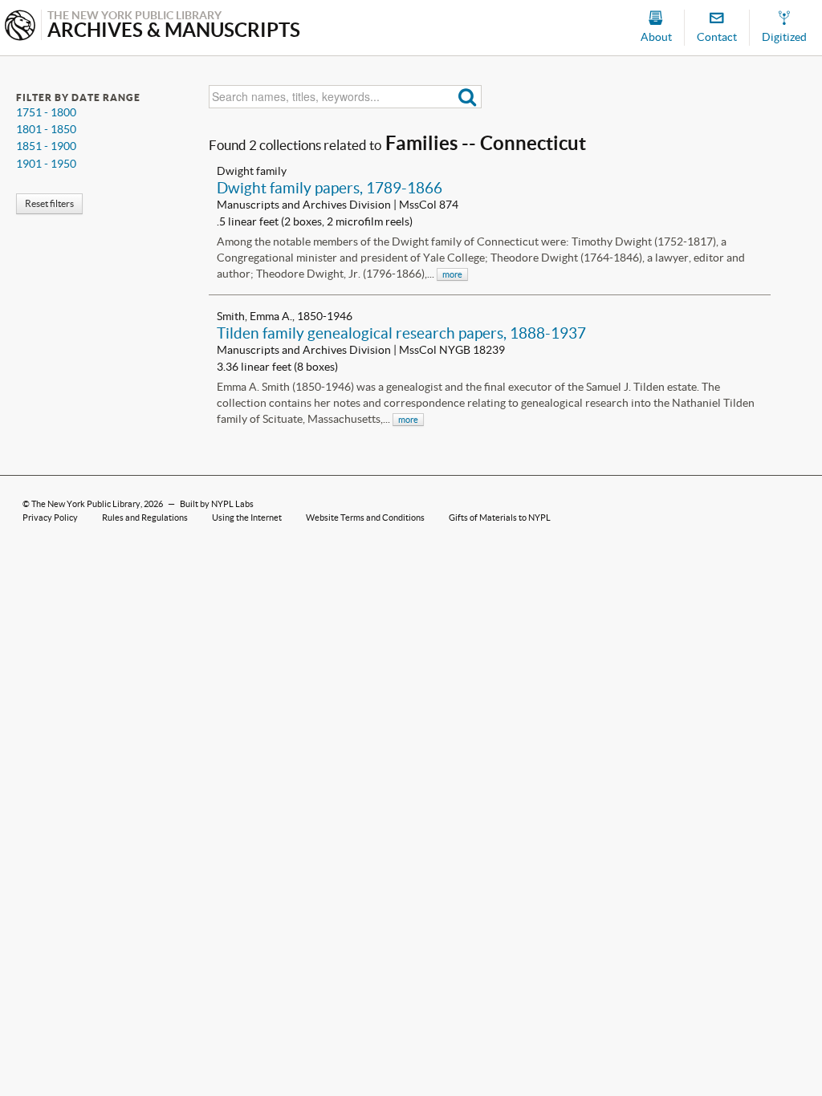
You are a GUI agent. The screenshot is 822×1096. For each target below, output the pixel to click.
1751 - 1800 (46, 112)
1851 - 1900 (46, 146)
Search (468, 96)
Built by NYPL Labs (217, 504)
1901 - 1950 (46, 163)
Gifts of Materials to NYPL (500, 517)
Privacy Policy (50, 517)
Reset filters (49, 203)
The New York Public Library (85, 504)
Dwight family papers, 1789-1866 (329, 188)
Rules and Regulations (145, 517)
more (452, 274)
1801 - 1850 (46, 129)
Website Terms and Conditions (365, 517)
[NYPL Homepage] (20, 27)
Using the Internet (247, 517)
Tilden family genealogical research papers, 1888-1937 (401, 333)
